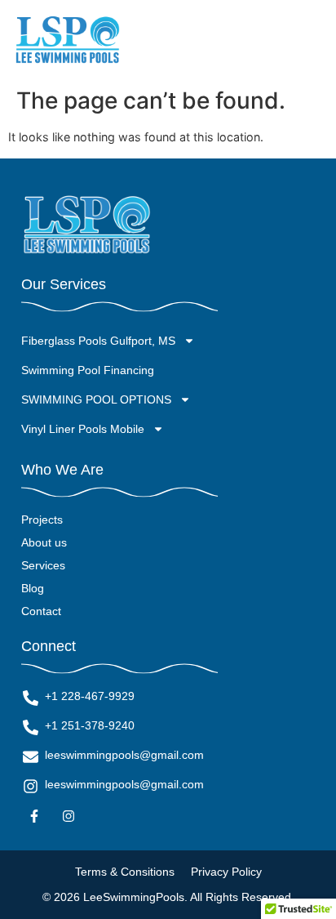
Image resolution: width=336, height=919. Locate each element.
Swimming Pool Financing (87, 370)
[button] (309, 40)
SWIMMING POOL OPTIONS (96, 399)
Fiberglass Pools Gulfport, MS (98, 340)
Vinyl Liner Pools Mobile (82, 428)
